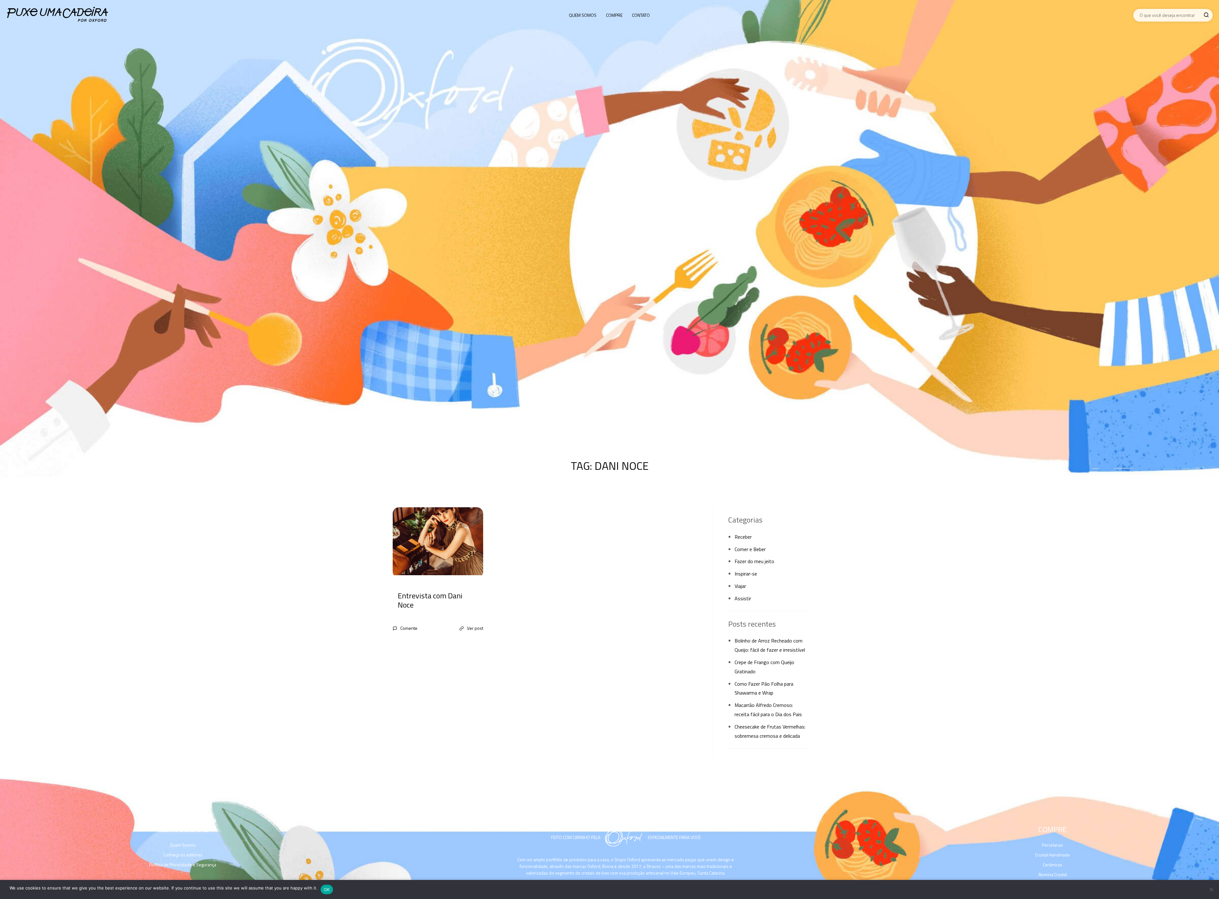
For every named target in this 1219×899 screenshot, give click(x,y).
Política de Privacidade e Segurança (182, 864)
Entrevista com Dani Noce (430, 600)
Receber (743, 537)
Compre (614, 15)
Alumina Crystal (1052, 874)
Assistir (743, 598)
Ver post (475, 628)
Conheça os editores (183, 854)
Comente (408, 628)
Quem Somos (582, 15)
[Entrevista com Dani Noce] (438, 542)
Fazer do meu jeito (754, 561)
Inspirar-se (746, 573)
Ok (327, 889)
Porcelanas (1052, 845)
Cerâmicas (1052, 864)
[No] (1211, 889)
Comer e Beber (750, 549)
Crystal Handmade (1052, 854)
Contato (641, 15)
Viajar (740, 586)
